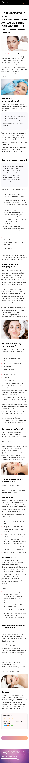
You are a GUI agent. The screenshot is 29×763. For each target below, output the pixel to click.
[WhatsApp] (12, 725)
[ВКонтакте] (6, 725)
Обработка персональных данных (9, 756)
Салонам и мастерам (6, 759)
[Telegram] (10, 725)
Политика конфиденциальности (9, 758)
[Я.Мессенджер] (4, 725)
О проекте (14, 759)
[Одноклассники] (8, 725)
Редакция (20, 759)
